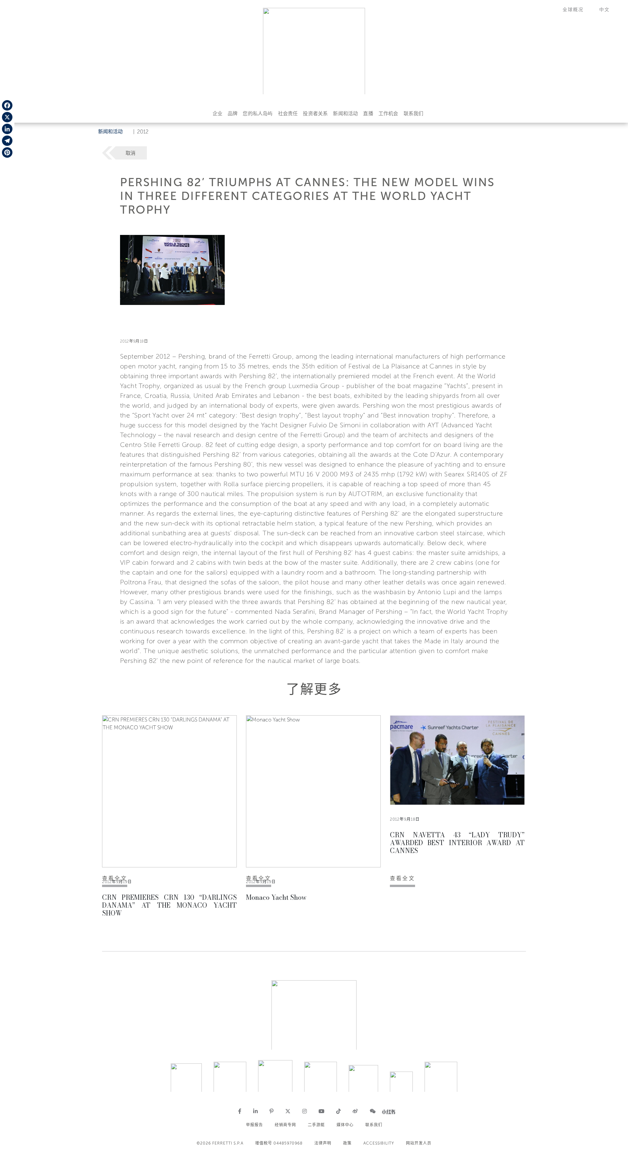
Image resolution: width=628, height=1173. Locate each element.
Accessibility (378, 1143)
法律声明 (322, 1143)
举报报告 (254, 1125)
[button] (577, 9)
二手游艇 (316, 1125)
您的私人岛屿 (257, 113)
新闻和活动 (345, 113)
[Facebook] (7, 105)
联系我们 (414, 113)
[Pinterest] (7, 152)
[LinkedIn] (7, 129)
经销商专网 (285, 1125)
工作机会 (388, 113)
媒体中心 (345, 1125)
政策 (347, 1143)
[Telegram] (7, 141)
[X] (7, 117)
